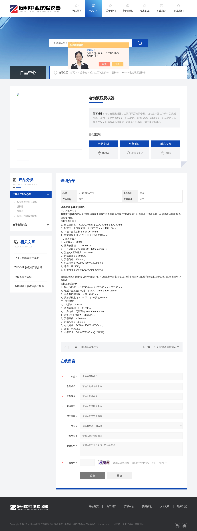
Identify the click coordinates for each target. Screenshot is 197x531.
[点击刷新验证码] (104, 462)
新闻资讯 (128, 10)
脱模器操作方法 (23, 277)
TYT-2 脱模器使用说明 (26, 258)
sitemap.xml (103, 524)
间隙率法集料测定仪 (168, 347)
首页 (72, 72)
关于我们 (111, 10)
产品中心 (94, 10)
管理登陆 (139, 524)
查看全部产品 (20, 224)
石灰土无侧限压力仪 (27, 202)
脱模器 (115, 72)
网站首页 (77, 10)
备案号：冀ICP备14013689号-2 (79, 524)
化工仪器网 (127, 524)
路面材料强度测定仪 (27, 215)
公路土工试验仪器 (99, 72)
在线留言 (162, 10)
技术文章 (145, 10)
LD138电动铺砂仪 (88, 347)
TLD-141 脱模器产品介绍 (28, 267)
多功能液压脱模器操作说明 (29, 286)
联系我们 (179, 10)
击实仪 (20, 211)
